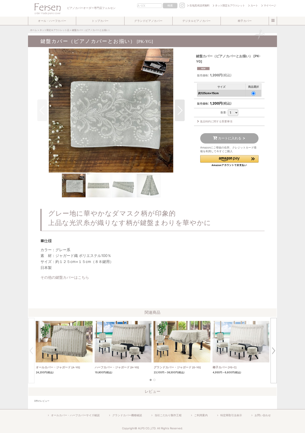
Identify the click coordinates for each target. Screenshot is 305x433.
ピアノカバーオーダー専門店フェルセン (91, 8)
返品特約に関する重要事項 (216, 121)
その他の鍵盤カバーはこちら (64, 277)
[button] (52, 21)
